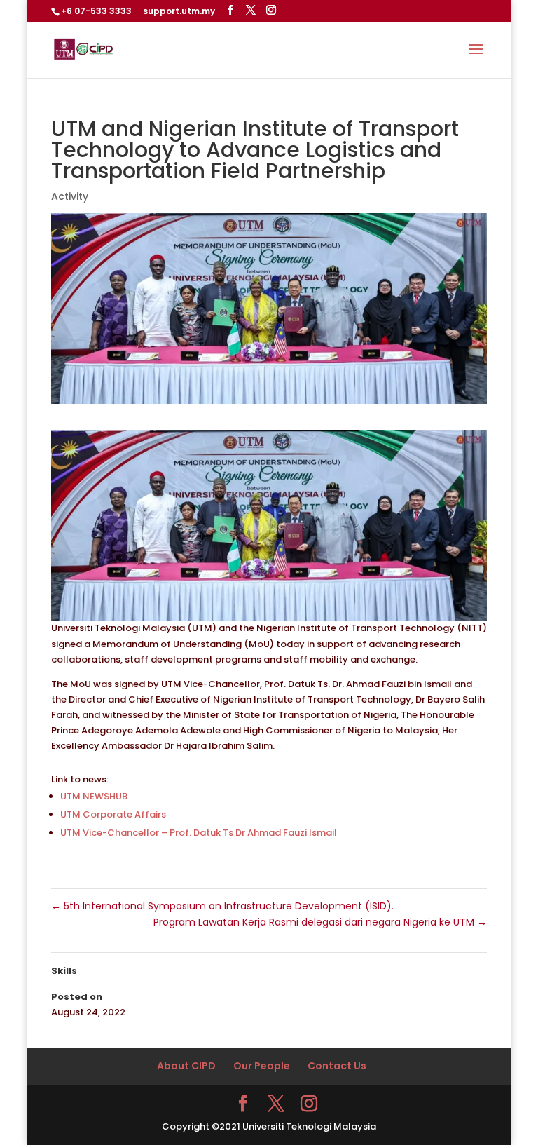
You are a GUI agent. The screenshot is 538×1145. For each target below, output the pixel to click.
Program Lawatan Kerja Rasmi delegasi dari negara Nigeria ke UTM (320, 922)
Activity (69, 196)
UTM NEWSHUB (93, 796)
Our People (261, 1066)
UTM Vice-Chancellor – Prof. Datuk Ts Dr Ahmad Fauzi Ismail (198, 832)
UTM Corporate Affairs (113, 814)
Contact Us (337, 1066)
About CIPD (186, 1066)
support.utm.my (179, 11)
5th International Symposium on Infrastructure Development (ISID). (222, 906)
